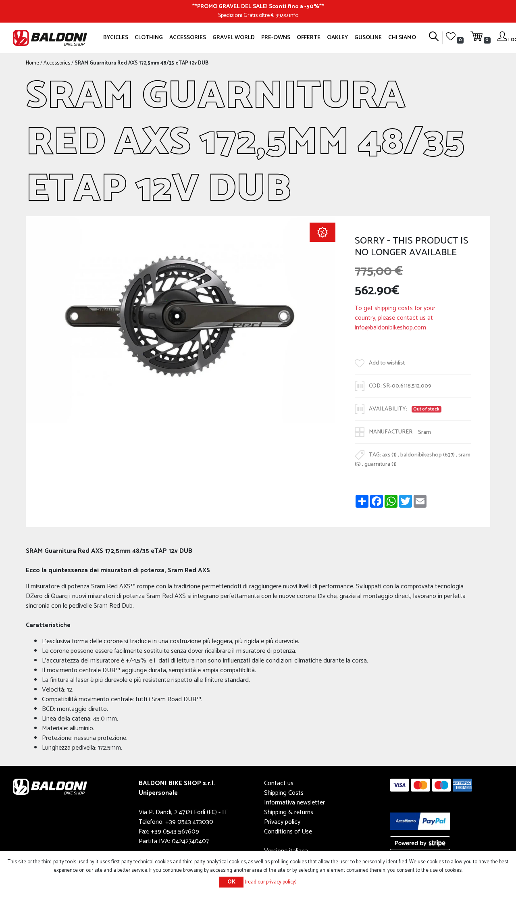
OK (231, 882)
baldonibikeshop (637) (427, 455)
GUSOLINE (368, 37)
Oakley (337, 37)
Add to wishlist (387, 363)
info (293, 15)
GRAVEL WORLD (233, 37)
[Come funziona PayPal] (420, 821)
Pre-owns (275, 37)
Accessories (187, 37)
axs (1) (389, 455)
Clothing (149, 37)
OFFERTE (308, 37)
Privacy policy (282, 822)
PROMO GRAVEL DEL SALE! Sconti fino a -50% (258, 6)
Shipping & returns (288, 812)
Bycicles (115, 37)
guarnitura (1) (380, 464)
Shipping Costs (284, 793)
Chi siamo (402, 37)
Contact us (278, 783)
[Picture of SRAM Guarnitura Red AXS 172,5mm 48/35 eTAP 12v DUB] (180, 319)
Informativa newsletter (294, 802)
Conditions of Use (288, 831)
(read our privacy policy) (271, 882)
